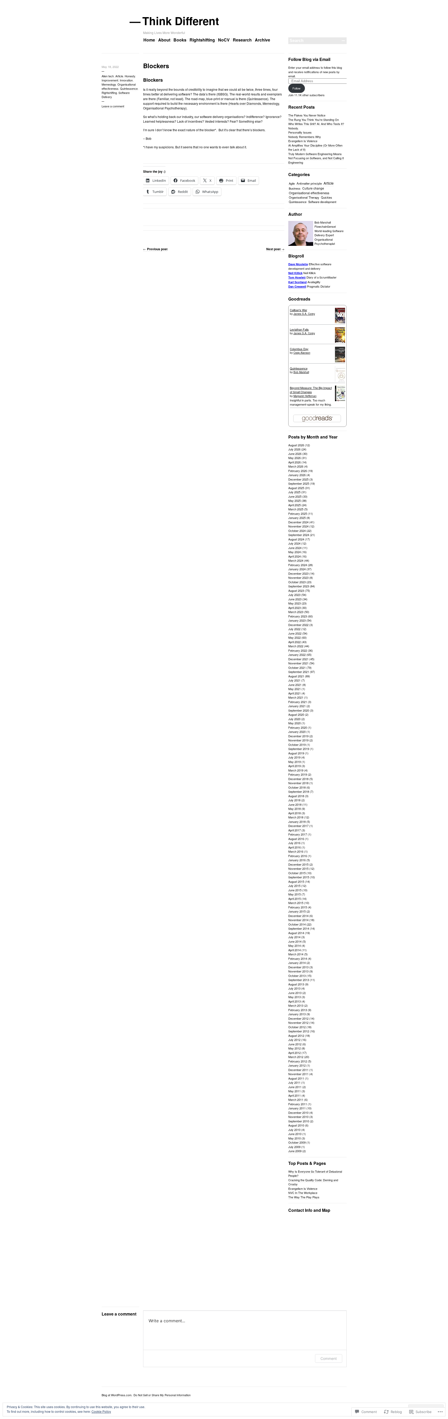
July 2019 (294, 757)
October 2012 (297, 1027)
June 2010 (295, 1134)
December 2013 (298, 967)
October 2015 (297, 873)
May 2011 (294, 1091)
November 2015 (298, 868)
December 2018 (298, 779)
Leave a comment (113, 106)
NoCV (224, 40)
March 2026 (295, 466)
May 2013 (294, 997)
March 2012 (295, 1057)
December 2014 (298, 916)
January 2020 (297, 731)
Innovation (126, 80)
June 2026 (295, 453)
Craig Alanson (301, 352)
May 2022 (294, 637)
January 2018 (297, 821)
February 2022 (297, 650)
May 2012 (294, 1048)
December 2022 (298, 625)
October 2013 (297, 975)
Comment (328, 1358)
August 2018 (296, 796)
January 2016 (297, 860)
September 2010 (298, 1121)
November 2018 (298, 783)
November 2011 (298, 1074)
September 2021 (298, 672)
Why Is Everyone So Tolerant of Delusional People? (315, 1173)
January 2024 (297, 569)
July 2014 (294, 937)
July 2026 (294, 449)
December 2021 (298, 659)
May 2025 (294, 500)
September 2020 (298, 710)
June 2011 (295, 1087)
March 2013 (295, 1005)
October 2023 (297, 582)
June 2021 (295, 685)
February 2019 (297, 774)
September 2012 (298, 1031)
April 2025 (294, 505)
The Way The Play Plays (303, 1197)
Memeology (109, 84)
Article (119, 76)
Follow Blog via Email (309, 59)
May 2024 (294, 552)
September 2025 (298, 483)
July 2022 (294, 629)
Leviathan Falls (299, 329)
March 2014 (295, 954)
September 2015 (298, 877)
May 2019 (294, 762)
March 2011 (295, 1099)
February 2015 (297, 907)
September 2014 (298, 928)
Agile (292, 183)
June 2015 (295, 890)
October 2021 (297, 667)
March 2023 (295, 612)
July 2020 (294, 719)
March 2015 (295, 903)
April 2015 (294, 898)
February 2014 (297, 958)
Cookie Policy (101, 1411)
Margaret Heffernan (305, 396)
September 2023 (298, 586)
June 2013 (295, 993)
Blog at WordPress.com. (117, 1395)
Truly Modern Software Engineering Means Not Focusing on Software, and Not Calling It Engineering (316, 158)
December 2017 (298, 826)
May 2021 (294, 689)
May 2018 (294, 808)
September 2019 (298, 749)
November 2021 (298, 663)
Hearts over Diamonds (245, 103)
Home (149, 40)
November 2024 (298, 526)
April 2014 (294, 950)
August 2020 (296, 714)
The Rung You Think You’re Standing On (313, 119)
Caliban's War (298, 310)
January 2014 (297, 963)
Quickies (326, 197)
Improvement (110, 80)
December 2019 (298, 736)
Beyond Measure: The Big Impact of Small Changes (311, 390)
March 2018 (295, 817)
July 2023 (294, 595)
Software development (322, 202)
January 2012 (297, 1065)
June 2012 (295, 1044)
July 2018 (294, 800)
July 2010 (294, 1130)
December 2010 (298, 1112)
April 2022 (294, 642)
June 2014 (295, 941)
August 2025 (296, 488)
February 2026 (297, 471)
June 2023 (295, 599)
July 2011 (294, 1082)
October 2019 (297, 744)
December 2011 (298, 1070)
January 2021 (297, 706)
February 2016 (297, 856)
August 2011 (296, 1078)
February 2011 (297, 1104)
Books (179, 40)
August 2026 (296, 445)
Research (242, 40)
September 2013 (298, 980)
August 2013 (296, 984)
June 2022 (295, 633)
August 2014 (296, 933)
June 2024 (295, 548)
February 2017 (297, 834)
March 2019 (295, 770)
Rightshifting (202, 40)
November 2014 (298, 920)
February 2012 (297, 1061)
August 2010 (296, 1125)
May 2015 (294, 894)
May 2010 (294, 1138)
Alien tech (108, 76)
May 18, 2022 (110, 67)
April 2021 (294, 693)
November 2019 (298, 740)
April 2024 (294, 556)
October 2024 (297, 530)
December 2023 (298, 573)
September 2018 (298, 791)
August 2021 (296, 676)
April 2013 (294, 1001)
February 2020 (297, 727)
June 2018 (295, 804)
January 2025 (297, 518)
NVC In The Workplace (302, 1193)
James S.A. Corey (304, 314)
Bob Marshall (301, 372)
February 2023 (297, 616)
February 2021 (297, 702)
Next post (275, 249)
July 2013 (294, 988)
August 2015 (296, 881)
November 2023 (298, 577)
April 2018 (294, 813)
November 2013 (298, 971)
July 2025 (294, 492)
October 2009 (297, 1142)
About (164, 40)
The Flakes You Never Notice (306, 115)
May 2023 (294, 603)
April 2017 (294, 830)
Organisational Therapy (304, 197)
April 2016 (294, 847)
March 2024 (295, 560)
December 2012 (298, 1018)
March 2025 (295, 509)
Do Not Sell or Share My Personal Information (162, 1395)
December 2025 (298, 479)
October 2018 (297, 787)
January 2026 (297, 475)
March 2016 (295, 851)
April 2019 (294, 766)
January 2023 (297, 620)
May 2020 (294, 723)
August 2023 (296, 590)
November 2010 (298, 1117)
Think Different (181, 21)
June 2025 (295, 496)
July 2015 (294, 886)
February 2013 (297, 1010)
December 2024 (298, 522)
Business (294, 188)
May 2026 (294, 458)
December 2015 (298, 864)
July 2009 (294, 1147)
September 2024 (298, 535)
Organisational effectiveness (119, 86)
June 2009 (295, 1151)
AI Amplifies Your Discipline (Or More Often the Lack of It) (315, 147)
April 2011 (294, 1095)
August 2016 (296, 839)
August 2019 (296, 753)
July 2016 (294, 843)
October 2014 (297, 924)
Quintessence (129, 88)
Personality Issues (300, 132)
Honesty (130, 76)
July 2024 (294, 543)
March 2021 (295, 697)
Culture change (313, 188)
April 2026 (294, 462)
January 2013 (297, 1014)
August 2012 (296, 1035)
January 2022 (297, 654)
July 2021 (294, 680)
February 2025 (297, 513)
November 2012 (298, 1022)
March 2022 (295, 646)
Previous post (155, 249)
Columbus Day (299, 349)
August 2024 (296, 539)
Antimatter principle (309, 183)
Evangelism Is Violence (302, 141)
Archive (262, 40)
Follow (296, 88)
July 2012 (294, 1040)
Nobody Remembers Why (304, 137)
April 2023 (294, 608)
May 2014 (294, 945)
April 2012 (294, 1053)
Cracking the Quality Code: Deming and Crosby (313, 1182)
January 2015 (297, 911)
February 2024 (297, 565)
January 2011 (297, 1108)
